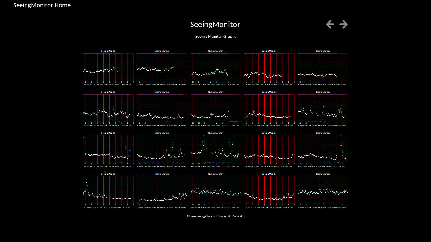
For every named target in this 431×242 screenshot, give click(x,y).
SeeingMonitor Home (42, 5)
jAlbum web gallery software (206, 216)
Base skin (239, 216)
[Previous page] (330, 24)
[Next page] (343, 24)
